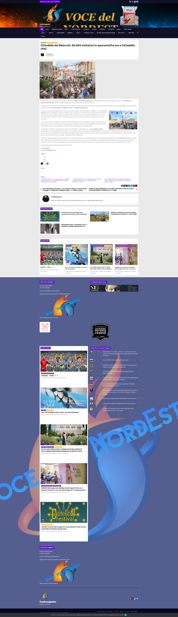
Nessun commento (61, 378)
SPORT (78, 33)
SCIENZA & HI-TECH (89, 33)
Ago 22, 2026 (45, 269)
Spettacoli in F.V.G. (108, 245)
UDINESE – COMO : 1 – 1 (47, 267)
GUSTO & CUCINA (75, 245)
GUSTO (43, 33)
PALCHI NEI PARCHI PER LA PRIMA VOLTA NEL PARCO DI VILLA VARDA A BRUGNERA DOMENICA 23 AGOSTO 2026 (100, 270)
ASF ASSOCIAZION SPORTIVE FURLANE (106, 33)
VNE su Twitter (110, 611)
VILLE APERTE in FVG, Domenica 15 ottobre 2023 (116, 360)
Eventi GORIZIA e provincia (122, 245)
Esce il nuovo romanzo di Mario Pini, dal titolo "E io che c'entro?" (120, 398)
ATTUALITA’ (86, 29)
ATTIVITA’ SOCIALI (75, 29)
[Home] (42, 29)
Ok (125, 614)
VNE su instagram (101, 611)
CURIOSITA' (43, 42)
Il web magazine (45, 24)
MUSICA (51, 33)
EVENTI (118, 29)
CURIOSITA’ (102, 29)
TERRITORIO (131, 33)
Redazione (50, 54)
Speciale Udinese (50, 245)
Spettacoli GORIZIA (131, 245)
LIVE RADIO (127, 611)
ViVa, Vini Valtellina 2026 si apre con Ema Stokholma (60, 412)
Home (47, 29)
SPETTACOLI (121, 33)
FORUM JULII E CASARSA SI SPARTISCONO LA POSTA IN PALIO (119, 403)
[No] (176, 615)
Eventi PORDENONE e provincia (97, 245)
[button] (137, 33)
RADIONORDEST (61, 33)
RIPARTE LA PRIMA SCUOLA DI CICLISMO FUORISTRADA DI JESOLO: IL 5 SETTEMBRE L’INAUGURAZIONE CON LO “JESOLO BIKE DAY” (124, 215)
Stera (52, 269)
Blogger (121, 611)
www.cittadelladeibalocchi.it (48, 150)
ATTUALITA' (44, 245)
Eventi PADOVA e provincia (52, 42)
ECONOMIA (111, 29)
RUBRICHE (70, 33)
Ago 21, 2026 (70, 271)
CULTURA (94, 29)
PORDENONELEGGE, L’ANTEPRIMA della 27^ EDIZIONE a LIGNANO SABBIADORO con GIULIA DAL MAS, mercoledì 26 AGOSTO (74, 226)
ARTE (66, 29)
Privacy (43, 36)
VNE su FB (116, 611)
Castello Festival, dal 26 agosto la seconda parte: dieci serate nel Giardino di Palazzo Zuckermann (74, 214)
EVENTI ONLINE (127, 29)
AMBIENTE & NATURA (57, 29)
